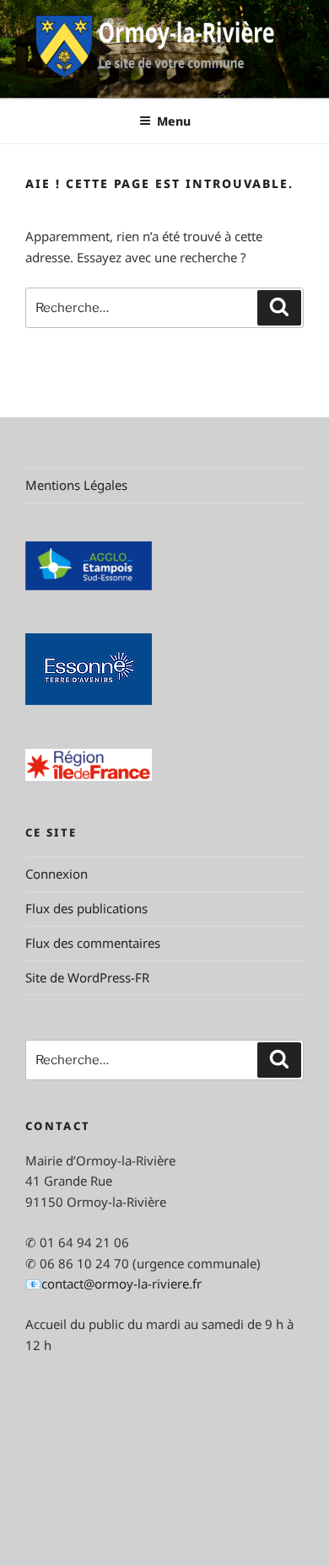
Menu (174, 121)
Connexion (56, 873)
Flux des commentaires (92, 942)
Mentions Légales (76, 484)
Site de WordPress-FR (87, 977)
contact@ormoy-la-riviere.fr (121, 1283)
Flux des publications (86, 908)
